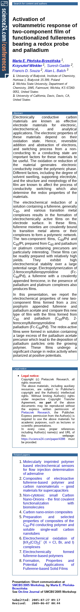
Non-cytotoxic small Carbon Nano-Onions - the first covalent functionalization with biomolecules (48, 501)
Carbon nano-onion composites (48, 512)
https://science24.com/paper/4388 (43, 439)
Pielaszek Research (35, 412)
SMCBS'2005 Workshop (28, 585)
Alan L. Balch (55, 71)
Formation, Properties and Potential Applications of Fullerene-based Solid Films (48, 564)
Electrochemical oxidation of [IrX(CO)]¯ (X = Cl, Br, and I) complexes (48, 542)
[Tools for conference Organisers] (4, 38)
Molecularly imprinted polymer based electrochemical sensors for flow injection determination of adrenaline (48, 468)
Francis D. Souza (26, 71)
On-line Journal (29, 591)
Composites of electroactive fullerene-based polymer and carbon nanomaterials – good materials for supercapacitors (48, 484)
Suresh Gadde (58, 66)
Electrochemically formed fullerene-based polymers (48, 554)
